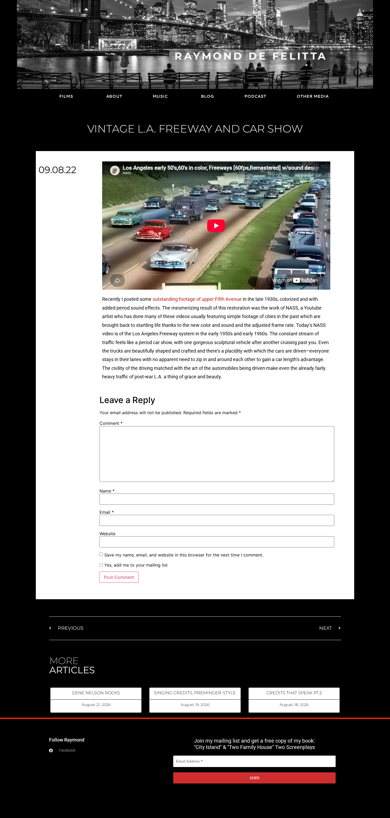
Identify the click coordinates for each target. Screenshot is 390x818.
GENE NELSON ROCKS (96, 692)
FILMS (66, 96)
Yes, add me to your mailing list (135, 565)
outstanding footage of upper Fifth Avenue (197, 299)
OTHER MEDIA (312, 96)
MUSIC (160, 96)
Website (107, 534)
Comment (111, 423)
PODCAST (255, 96)
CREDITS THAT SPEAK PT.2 (294, 692)
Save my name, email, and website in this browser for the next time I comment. (183, 555)
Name (107, 491)
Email (106, 512)
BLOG (207, 96)
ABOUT (114, 96)
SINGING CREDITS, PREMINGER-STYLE (195, 692)
